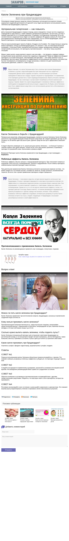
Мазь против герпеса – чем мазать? (11, 420)
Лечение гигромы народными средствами (26, 420)
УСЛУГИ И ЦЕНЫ (38, 6)
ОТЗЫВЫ (63, 6)
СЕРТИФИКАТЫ (22, 6)
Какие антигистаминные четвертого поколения (41, 420)
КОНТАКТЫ (53, 6)
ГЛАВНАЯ (9, 6)
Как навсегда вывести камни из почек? (35, 257)
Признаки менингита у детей (57, 420)
